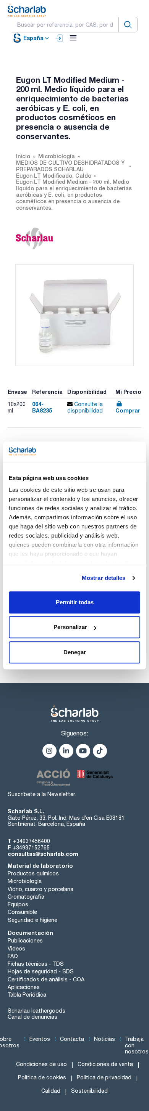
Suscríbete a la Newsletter (41, 794)
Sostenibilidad (89, 1091)
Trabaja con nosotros (137, 1045)
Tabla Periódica (27, 995)
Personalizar (70, 627)
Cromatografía (26, 897)
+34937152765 (31, 847)
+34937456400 (31, 841)
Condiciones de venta (105, 1064)
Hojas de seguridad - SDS (41, 971)
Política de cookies (42, 1077)
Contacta (72, 1039)
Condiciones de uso (41, 1064)
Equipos (18, 904)
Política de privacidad (104, 1077)
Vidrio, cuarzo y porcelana (40, 889)
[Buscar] (128, 24)
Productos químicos (33, 873)
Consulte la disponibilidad (85, 407)
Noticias (104, 1039)
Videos (16, 949)
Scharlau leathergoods (36, 1011)
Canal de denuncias (32, 1017)
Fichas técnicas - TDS (36, 964)
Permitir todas (75, 602)
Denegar (74, 652)
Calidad (50, 1091)
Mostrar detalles (104, 578)
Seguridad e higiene (32, 920)
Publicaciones (25, 941)
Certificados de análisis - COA (46, 979)
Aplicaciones (24, 987)
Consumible (22, 912)
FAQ (13, 956)
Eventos (39, 1039)
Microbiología (25, 881)
